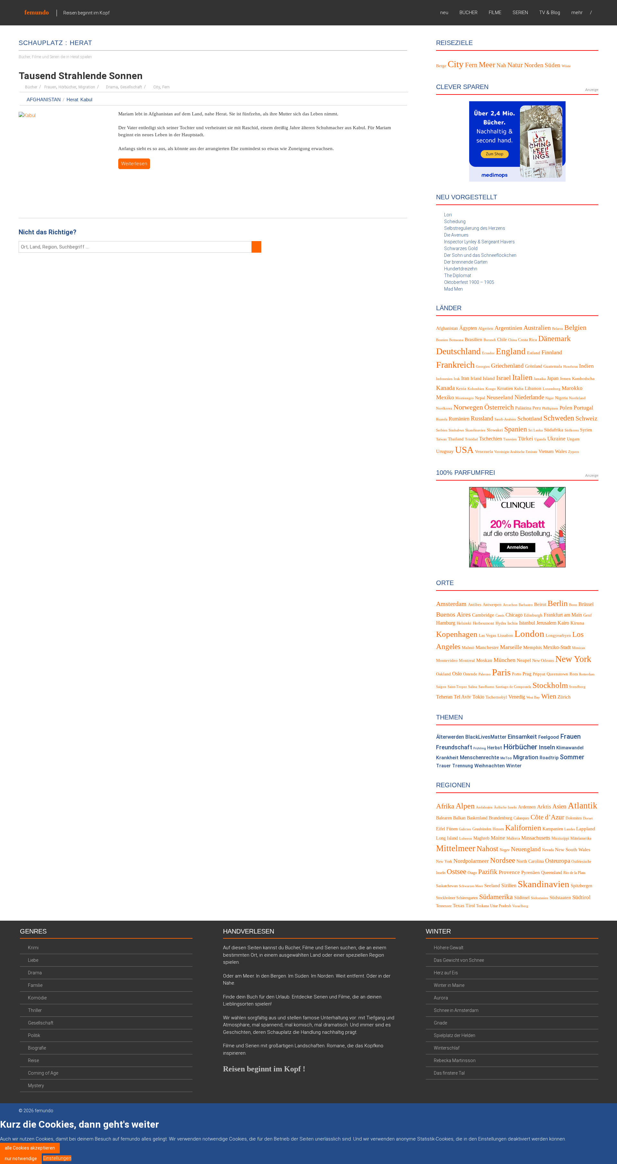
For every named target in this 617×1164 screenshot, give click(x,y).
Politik (34, 1035)
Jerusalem (546, 623)
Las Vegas (487, 635)
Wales (561, 451)
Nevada (548, 850)
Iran (465, 378)
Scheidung (455, 221)
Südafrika (553, 429)
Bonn (573, 605)
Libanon (533, 388)
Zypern (573, 452)
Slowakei (495, 430)
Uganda (540, 439)
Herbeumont (483, 623)
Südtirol (581, 897)
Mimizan (578, 648)
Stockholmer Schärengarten (457, 898)
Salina (472, 687)
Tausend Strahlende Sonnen (81, 75)
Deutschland (458, 351)
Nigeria (561, 398)
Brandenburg (500, 818)
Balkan (459, 818)
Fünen (452, 828)
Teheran (444, 697)
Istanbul (527, 623)
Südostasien (539, 898)
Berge (441, 65)
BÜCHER (469, 12)
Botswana (456, 340)
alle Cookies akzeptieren (30, 1147)
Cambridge (483, 615)
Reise (33, 1060)
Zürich (564, 696)
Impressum (586, 1111)
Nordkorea (444, 408)
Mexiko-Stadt (557, 647)
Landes (569, 829)
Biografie (37, 1048)
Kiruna (577, 623)
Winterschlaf (447, 1048)
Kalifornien (523, 828)
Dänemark (554, 338)
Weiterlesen (134, 164)
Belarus (557, 328)
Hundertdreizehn (460, 268)
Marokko (572, 388)
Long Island (447, 838)
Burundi (490, 340)
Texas (458, 905)
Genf (587, 615)
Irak (457, 379)
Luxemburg (551, 389)
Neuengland (526, 849)
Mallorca (513, 838)
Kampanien (552, 828)
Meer (487, 64)
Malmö (468, 647)
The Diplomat (457, 275)
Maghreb (481, 838)
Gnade (440, 1022)
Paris (501, 672)
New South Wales (572, 849)
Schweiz (586, 418)
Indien (586, 366)
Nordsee (502, 860)
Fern (166, 87)
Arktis (544, 807)
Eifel (440, 828)
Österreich (499, 407)
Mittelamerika (580, 838)
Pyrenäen (530, 872)
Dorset (588, 818)
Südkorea (572, 430)
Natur (515, 65)
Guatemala (552, 366)
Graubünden (481, 829)
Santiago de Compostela (513, 687)
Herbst (494, 747)
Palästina (523, 408)
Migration (86, 87)
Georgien (483, 366)
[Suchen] (256, 247)
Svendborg (577, 687)
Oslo (457, 674)
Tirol (470, 905)
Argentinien (508, 328)
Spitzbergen (581, 885)
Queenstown (557, 674)
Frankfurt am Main (563, 615)
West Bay (533, 697)
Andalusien (484, 807)
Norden (533, 65)
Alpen (465, 806)
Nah (501, 65)
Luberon (465, 838)
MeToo (506, 758)
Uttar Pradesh (500, 906)
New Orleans (543, 660)
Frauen (50, 87)
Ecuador (488, 353)
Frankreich (455, 365)
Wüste (566, 66)
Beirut (540, 604)
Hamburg (445, 623)
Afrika (445, 806)
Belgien (575, 327)
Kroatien (505, 388)
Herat (72, 99)
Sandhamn (486, 687)
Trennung (462, 766)
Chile (502, 339)
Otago (472, 873)
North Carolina (530, 861)
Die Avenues (456, 235)
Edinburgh (533, 615)
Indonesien (444, 379)
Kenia (461, 388)
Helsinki (464, 623)
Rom (573, 674)
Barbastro (526, 605)
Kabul (86, 99)
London (529, 633)
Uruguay (445, 451)
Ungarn (573, 439)
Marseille (511, 647)
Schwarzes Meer (471, 886)
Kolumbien (476, 389)
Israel (503, 377)
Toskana (482, 906)
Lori (448, 214)
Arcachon (510, 605)
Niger (549, 398)
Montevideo (447, 660)
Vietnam (546, 451)
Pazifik (487, 872)
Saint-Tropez (457, 687)
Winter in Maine (449, 985)
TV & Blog (549, 12)
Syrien (586, 430)
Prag (527, 673)
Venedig (516, 697)
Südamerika (496, 897)
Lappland (585, 828)
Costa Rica (527, 340)
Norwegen (468, 407)
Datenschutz (552, 1111)
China (512, 340)
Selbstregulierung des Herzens (474, 228)
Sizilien (508, 885)
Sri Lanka (535, 430)
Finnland (551, 352)
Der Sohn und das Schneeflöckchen (480, 255)
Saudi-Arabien (505, 419)
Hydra (501, 623)
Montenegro (464, 398)
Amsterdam (451, 603)
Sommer (572, 757)
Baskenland (477, 818)
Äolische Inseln (505, 807)
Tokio (478, 697)
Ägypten (468, 328)
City (156, 87)
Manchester (487, 647)
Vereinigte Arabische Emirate (515, 452)
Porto (516, 674)
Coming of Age (43, 1073)
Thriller (35, 1010)
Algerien (485, 328)
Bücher (31, 87)
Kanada (445, 387)
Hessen (498, 829)
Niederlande (529, 397)
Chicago (514, 615)
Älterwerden (450, 737)
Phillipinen (550, 408)
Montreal (467, 660)
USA (464, 450)
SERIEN (520, 12)
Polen (565, 408)
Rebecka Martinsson (455, 1060)
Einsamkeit (522, 736)
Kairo (563, 623)
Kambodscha (583, 378)
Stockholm (550, 685)
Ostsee (456, 871)
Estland (533, 353)
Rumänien (459, 418)
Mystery (36, 1085)
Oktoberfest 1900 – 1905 (469, 282)
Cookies (521, 1111)
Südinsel (522, 897)
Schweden (558, 418)
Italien (522, 377)
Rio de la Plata (574, 873)
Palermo (484, 674)
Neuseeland (500, 397)
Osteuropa (557, 860)
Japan (553, 378)
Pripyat (539, 674)
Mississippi (560, 838)
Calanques (521, 818)
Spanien (515, 429)
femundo (36, 12)
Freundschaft (454, 747)
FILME (495, 12)
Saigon (441, 687)
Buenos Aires (453, 614)
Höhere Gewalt (448, 947)
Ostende (470, 674)
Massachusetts (535, 838)
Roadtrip (549, 757)
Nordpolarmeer (471, 861)
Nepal (480, 398)
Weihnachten (489, 766)
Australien (537, 327)
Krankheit (447, 758)
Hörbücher (67, 87)
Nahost (487, 848)
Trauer (443, 766)
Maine (498, 838)
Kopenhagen (457, 634)
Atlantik (582, 805)
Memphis (532, 647)
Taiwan (441, 439)
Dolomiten (574, 818)
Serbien (441, 430)
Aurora (441, 997)
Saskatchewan (447, 886)
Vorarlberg (520, 906)
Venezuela (484, 451)
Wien (548, 696)
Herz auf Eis (446, 972)
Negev (505, 850)
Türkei (525, 439)
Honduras (570, 366)
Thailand (456, 439)
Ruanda (441, 419)
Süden (552, 65)
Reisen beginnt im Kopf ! (264, 1069)
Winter (514, 766)
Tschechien (490, 438)
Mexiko (445, 397)
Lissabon (505, 635)
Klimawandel (570, 748)
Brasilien (473, 339)
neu (444, 12)
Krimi (33, 947)
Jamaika (540, 379)
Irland (475, 378)
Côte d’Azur (547, 817)
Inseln (547, 747)
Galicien (465, 829)
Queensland (551, 872)
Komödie (37, 997)
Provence (509, 872)
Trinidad (471, 439)
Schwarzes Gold (461, 248)
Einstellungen (57, 1158)
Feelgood (548, 737)
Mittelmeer (455, 848)
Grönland (533, 366)
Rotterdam (587, 674)
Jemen (565, 378)
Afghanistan (44, 99)
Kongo (491, 389)
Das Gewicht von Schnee (459, 960)
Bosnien (442, 340)
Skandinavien (475, 430)
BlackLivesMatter (485, 737)
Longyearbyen (558, 635)
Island (489, 378)
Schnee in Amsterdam (456, 1010)
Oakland (443, 674)
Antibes (474, 604)
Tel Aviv (462, 697)
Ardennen (527, 807)
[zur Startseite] (596, 12)
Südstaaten (560, 897)
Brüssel (586, 604)
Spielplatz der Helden (454, 1035)
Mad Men (453, 289)
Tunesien (510, 439)
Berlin (558, 603)
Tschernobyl (496, 697)
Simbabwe (456, 430)
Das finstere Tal (449, 1073)
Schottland (529, 418)
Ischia (512, 623)
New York (573, 659)
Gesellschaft (131, 87)
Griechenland (507, 365)
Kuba (518, 388)
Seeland (492, 885)
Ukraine (556, 439)
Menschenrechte (479, 757)
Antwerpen (492, 604)
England (511, 351)
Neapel (524, 660)
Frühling (479, 748)
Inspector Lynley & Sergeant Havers (479, 241)
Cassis (500, 615)
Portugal (583, 407)
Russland (482, 418)
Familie (35, 985)
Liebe (33, 960)
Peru (536, 408)
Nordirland (577, 398)
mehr (577, 12)
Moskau (484, 660)
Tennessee (444, 906)
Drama (112, 87)
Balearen (444, 818)
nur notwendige (21, 1158)
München (504, 660)
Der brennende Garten (465, 262)
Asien (559, 806)
